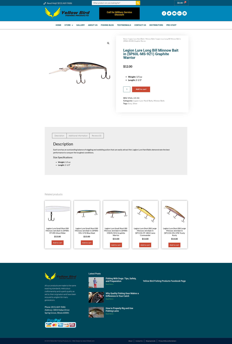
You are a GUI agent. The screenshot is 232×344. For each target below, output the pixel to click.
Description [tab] (59, 135)
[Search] (138, 3)
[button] (108, 43)
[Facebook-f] (164, 13)
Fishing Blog (107, 25)
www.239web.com (88, 341)
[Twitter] (169, 13)
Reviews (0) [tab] (96, 135)
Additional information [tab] (78, 135)
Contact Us (140, 25)
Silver (135, 104)
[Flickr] (184, 13)
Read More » (110, 284)
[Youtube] (174, 13)
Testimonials (124, 25)
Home (58, 25)
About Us (93, 25)
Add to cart (141, 89)
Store (68, 25)
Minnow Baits (150, 39)
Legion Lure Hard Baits (136, 39)
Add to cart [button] (57, 242)
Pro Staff (171, 25)
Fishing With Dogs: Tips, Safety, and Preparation (121, 279)
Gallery (80, 25)
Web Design (76, 341)
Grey (130, 104)
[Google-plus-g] (179, 13)
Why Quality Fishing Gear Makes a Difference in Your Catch (122, 294)
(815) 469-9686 (58, 307)
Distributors (156, 25)
